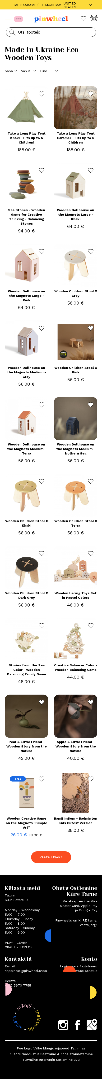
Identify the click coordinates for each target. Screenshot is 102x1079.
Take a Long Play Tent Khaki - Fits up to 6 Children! (27, 137)
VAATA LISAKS (51, 857)
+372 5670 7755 (18, 985)
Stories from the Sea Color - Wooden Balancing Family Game (26, 669)
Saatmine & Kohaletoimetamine (66, 1054)
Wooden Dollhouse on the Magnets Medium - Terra (26, 448)
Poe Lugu (24, 1048)
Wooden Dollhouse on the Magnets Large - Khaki (75, 214)
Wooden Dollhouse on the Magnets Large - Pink (26, 295)
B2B (77, 1060)
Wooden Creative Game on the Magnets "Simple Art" (26, 823)
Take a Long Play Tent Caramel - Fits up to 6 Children (76, 137)
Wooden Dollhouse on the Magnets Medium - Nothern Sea (75, 448)
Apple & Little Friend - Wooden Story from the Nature (76, 746)
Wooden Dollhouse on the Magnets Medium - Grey (26, 372)
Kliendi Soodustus (24, 1054)
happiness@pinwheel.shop (26, 971)
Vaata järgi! (88, 925)
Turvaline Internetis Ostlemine (48, 1060)
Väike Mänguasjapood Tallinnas (59, 1048)
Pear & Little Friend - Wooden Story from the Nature (26, 746)
